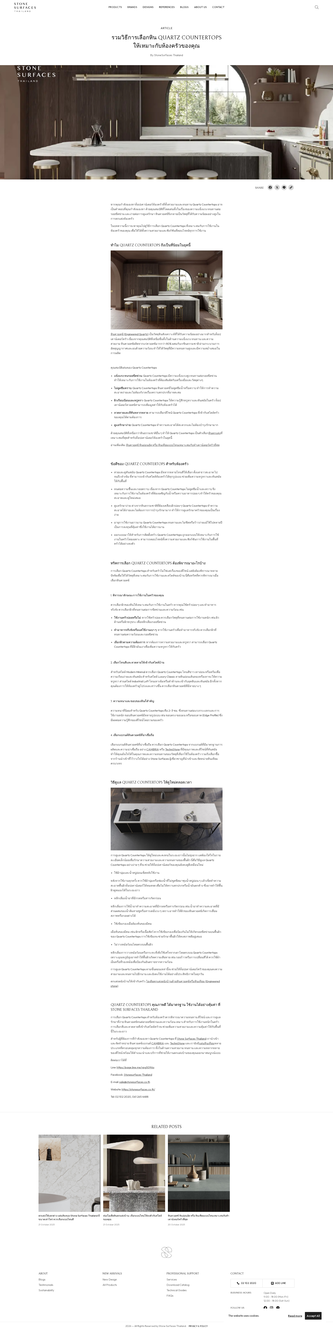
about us (200, 7)
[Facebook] (270, 188)
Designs (148, 7)
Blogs (184, 7)
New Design (110, 1279)
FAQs (169, 1295)
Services (171, 1279)
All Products (110, 1284)
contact (218, 7)
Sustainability (46, 1290)
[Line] (284, 188)
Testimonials (46, 1284)
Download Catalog (177, 1284)
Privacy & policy (198, 1326)
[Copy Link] (291, 188)
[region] (275, 1316)
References (167, 7)
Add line (280, 1283)
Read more (295, 1316)
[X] (277, 188)
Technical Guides (176, 1290)
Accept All (313, 1316)
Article (166, 28)
